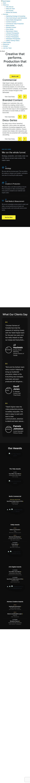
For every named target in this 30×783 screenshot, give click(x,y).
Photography (8, 754)
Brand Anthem (11, 745)
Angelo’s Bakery (12, 721)
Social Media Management (15, 766)
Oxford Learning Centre (14, 719)
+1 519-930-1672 (6, 700)
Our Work (7, 715)
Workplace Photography (14, 762)
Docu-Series (10, 747)
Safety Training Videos (13, 749)
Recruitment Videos (13, 751)
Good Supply (11, 722)
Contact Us (10, 775)
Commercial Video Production (16, 743)
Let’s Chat (4, 641)
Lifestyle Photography (13, 756)
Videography (8, 741)
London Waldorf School (14, 717)
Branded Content (12, 752)
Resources (10, 779)
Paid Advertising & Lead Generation (17, 769)
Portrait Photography (13, 758)
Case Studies (8, 724)
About (9, 777)
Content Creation (12, 767)
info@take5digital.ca (7, 698)
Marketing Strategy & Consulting (16, 771)
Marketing (7, 764)
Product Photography (13, 760)
